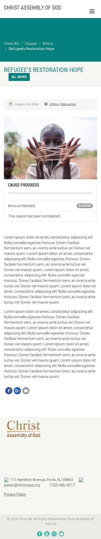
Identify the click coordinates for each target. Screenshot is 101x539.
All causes (19, 77)
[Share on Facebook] (8, 390)
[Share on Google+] (17, 390)
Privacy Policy (15, 494)
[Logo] (33, 7)
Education (68, 104)
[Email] (26, 390)
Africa (54, 104)
